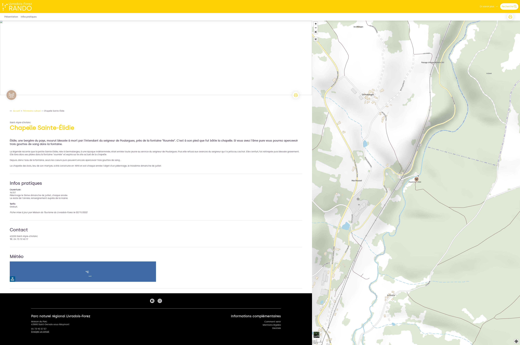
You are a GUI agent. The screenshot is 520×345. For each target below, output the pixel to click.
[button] (316, 32)
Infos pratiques (29, 16)
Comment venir (272, 321)
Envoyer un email (40, 331)
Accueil (16, 111)
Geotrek (276, 328)
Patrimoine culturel (32, 111)
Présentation (11, 16)
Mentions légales (272, 325)
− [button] (316, 28)
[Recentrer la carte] (316, 39)
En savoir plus (487, 6)
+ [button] (316, 23)
